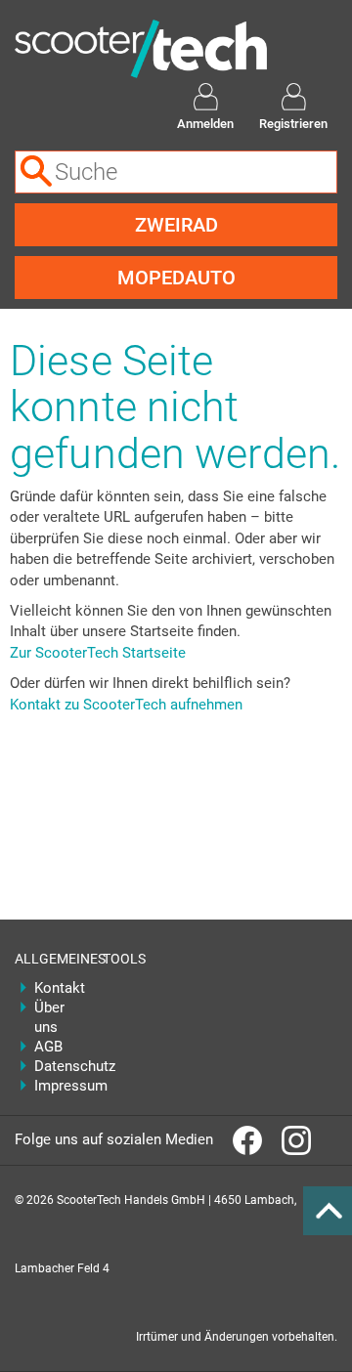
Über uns (49, 1017)
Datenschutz (53, 1066)
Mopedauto (176, 277)
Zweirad (176, 224)
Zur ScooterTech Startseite (98, 653)
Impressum (53, 1085)
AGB (48, 1046)
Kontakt (53, 988)
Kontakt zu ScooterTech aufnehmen (126, 704)
